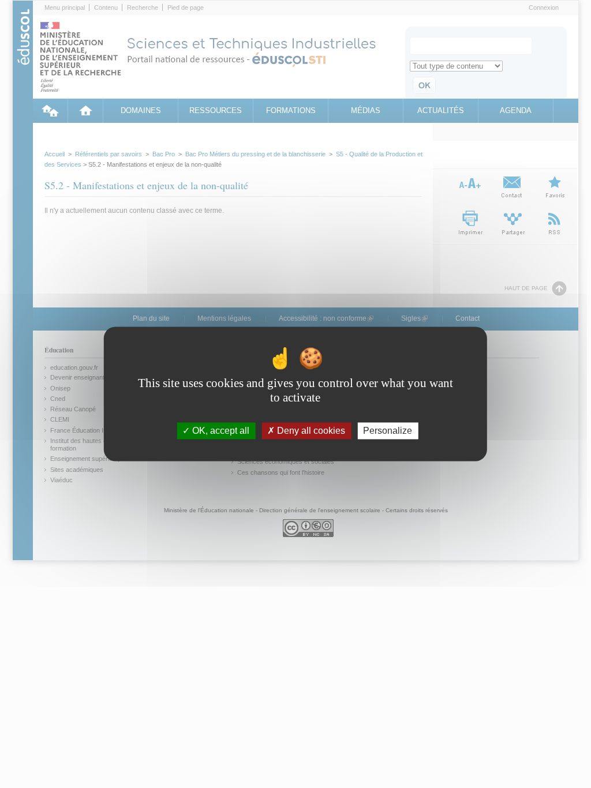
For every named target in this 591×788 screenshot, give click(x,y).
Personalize (387, 431)
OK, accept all (219, 431)
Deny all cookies (310, 431)
